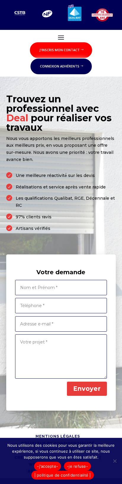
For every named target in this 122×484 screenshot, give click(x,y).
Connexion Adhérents (59, 66)
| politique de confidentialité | (62, 475)
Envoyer (87, 388)
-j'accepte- (47, 466)
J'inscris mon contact (59, 50)
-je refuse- (77, 466)
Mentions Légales (58, 436)
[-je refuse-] (115, 461)
